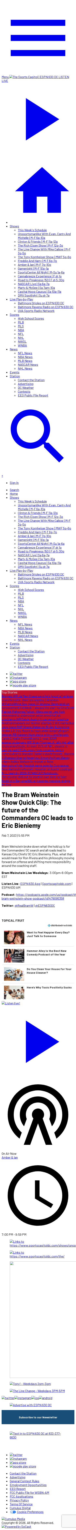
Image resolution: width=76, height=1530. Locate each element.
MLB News (25, 361)
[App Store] (18, 681)
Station (15, 376)
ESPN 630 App (30, 883)
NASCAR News (28, 364)
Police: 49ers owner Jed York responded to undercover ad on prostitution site (33, 715)
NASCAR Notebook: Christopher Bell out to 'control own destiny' (31, 775)
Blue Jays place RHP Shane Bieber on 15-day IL (38, 725)
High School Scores (31, 318)
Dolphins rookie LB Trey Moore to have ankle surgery (35, 729)
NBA (21, 330)
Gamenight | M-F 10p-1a (33, 268)
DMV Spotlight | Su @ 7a (33, 295)
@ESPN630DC (45, 905)
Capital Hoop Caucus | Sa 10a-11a (39, 291)
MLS (21, 326)
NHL (21, 337)
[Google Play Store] (23, 685)
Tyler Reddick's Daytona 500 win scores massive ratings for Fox (36, 780)
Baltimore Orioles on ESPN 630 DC (41, 303)
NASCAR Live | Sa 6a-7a (33, 284)
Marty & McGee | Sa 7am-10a (36, 287)
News (14, 349)
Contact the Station (31, 380)
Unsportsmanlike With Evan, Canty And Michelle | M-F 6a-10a (44, 236)
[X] (16, 673)
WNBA (22, 345)
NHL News (25, 368)
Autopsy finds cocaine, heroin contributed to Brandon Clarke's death (33, 752)
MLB (21, 322)
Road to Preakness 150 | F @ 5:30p (41, 280)
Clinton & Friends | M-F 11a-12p (38, 241)
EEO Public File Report (33, 395)
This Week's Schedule (32, 230)
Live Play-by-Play (21, 299)
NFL (21, 334)
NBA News (25, 357)
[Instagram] (18, 677)
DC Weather (26, 387)
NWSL (22, 341)
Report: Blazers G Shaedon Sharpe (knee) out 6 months (38, 755)
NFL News (25, 353)
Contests (24, 391)
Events (14, 372)
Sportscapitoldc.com (56, 883)
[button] (38, 937)
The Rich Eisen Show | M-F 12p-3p (40, 245)
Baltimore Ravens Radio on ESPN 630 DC (45, 307)
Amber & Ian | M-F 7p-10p (34, 264)
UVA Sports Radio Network (36, 311)
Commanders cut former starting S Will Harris (37, 723)
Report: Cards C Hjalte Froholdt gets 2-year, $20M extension (35, 738)
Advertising (25, 384)
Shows (14, 226)
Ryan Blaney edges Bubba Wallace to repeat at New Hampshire (36, 761)
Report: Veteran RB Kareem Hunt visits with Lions (36, 732)
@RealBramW (24, 905)
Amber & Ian (10, 1157)
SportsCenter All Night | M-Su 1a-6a (41, 272)
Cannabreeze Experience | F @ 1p (40, 276)
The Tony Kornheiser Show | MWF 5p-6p (44, 257)
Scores (14, 314)
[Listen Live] (38, 1039)
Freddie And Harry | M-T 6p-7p (37, 261)
